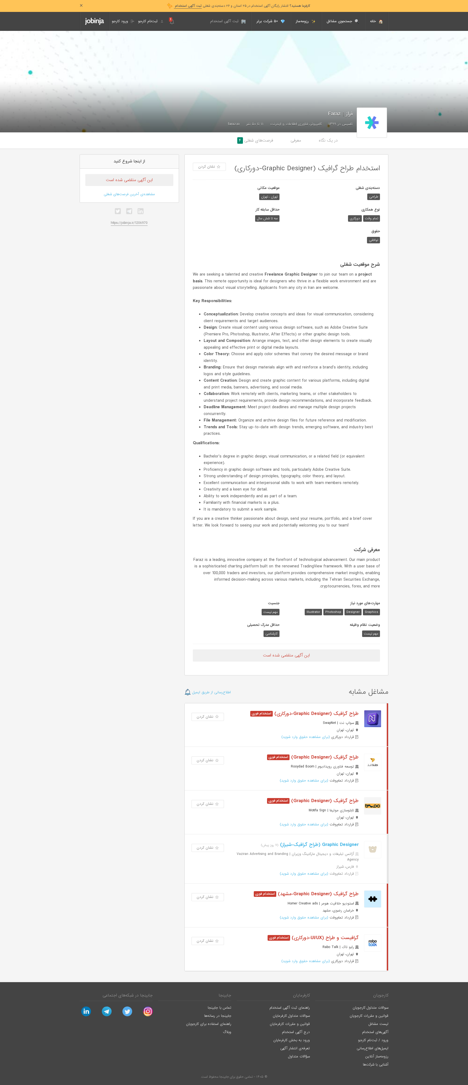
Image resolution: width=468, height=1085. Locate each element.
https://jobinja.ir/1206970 (129, 223)
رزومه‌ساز (303, 21)
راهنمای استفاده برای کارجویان (208, 1024)
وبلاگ (227, 1032)
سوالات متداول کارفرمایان (291, 1015)
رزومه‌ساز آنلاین (376, 1056)
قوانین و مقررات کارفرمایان (290, 1024)
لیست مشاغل (378, 1024)
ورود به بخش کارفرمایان (291, 1040)
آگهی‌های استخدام (375, 1032)
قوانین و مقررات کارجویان (369, 1015)
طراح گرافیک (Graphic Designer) (324, 757)
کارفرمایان (301, 995)
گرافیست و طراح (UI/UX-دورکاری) (324, 938)
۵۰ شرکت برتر (267, 21)
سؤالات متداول (299, 1056)
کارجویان (380, 995)
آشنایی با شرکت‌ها (375, 1064)
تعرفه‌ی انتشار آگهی (295, 1048)
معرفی (296, 140)
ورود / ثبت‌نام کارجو (373, 1040)
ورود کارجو (120, 21)
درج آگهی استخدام (296, 1032)
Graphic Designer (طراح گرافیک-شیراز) (318, 844)
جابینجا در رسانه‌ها (217, 1015)
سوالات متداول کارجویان (370, 1007)
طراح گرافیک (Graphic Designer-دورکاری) (316, 713)
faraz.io (233, 124)
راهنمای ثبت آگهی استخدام (289, 1007)
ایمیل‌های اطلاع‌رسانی (372, 1048)
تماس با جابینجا (219, 1007)
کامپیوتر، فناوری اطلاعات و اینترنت (296, 124)
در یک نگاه (328, 140)
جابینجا (225, 995)
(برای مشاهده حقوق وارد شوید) (305, 737)
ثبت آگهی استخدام (225, 21)
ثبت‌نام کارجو (148, 21)
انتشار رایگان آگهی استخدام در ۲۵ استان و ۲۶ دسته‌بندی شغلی (242, 6)
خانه (373, 21)
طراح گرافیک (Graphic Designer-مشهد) (317, 894)
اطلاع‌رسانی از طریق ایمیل (211, 692)
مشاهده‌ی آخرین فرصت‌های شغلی (129, 194)
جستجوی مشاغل (340, 21)
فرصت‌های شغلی (256, 140)
